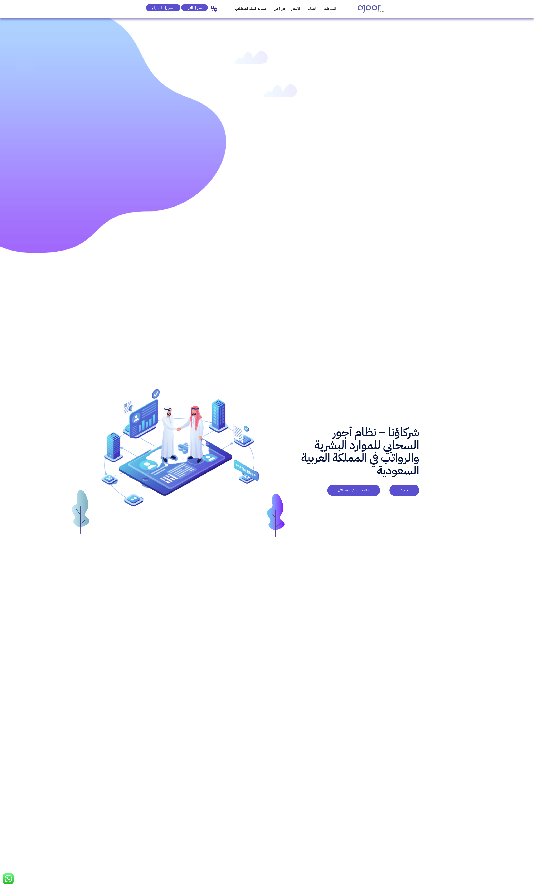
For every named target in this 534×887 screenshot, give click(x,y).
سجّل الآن (195, 7)
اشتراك (404, 490)
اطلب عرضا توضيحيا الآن (353, 490)
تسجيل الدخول (163, 7)
